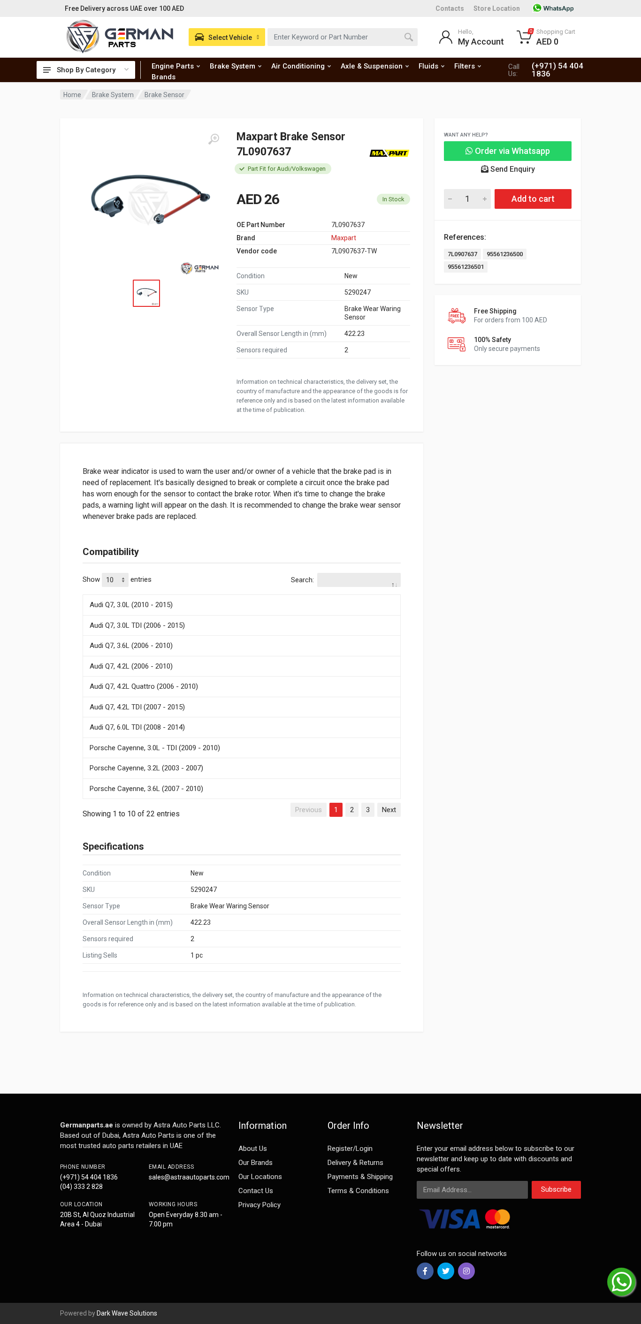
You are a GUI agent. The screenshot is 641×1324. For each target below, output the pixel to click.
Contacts (449, 8)
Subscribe (556, 1189)
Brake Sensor (164, 95)
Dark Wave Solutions (127, 1313)
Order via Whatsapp (511, 151)
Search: (302, 580)
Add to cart (533, 199)
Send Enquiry (511, 169)
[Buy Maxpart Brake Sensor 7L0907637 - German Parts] (148, 204)
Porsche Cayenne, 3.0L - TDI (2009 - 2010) (155, 748)
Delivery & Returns (355, 1162)
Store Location (496, 8)
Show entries (117, 579)
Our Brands (255, 1162)
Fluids (428, 66)
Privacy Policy (259, 1205)
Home (72, 95)
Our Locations (260, 1176)
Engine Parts (173, 66)
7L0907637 (462, 254)
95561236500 (505, 254)
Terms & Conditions (358, 1191)
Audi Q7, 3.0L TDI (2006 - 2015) (137, 625)
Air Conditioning (298, 66)
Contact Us (255, 1191)
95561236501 (466, 266)
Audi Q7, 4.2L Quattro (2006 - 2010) (144, 686)
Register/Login (350, 1148)
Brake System (232, 66)
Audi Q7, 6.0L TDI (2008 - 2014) (137, 727)
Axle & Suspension (372, 66)
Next (389, 810)
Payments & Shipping (360, 1176)
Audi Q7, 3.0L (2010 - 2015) (131, 605)
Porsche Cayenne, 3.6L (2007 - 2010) (146, 788)
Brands (164, 77)
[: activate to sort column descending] (242, 593)
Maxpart (343, 238)
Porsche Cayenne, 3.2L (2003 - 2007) (146, 768)
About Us (252, 1148)
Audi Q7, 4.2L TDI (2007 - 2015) (137, 707)
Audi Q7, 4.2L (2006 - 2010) (131, 666)
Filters (464, 66)
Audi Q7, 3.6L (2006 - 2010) (131, 645)
